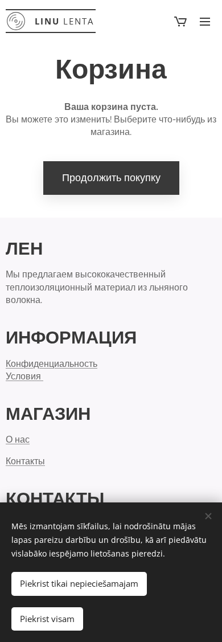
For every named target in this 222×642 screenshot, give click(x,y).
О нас (18, 439)
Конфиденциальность (51, 363)
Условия (24, 376)
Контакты (25, 461)
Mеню (205, 21)
